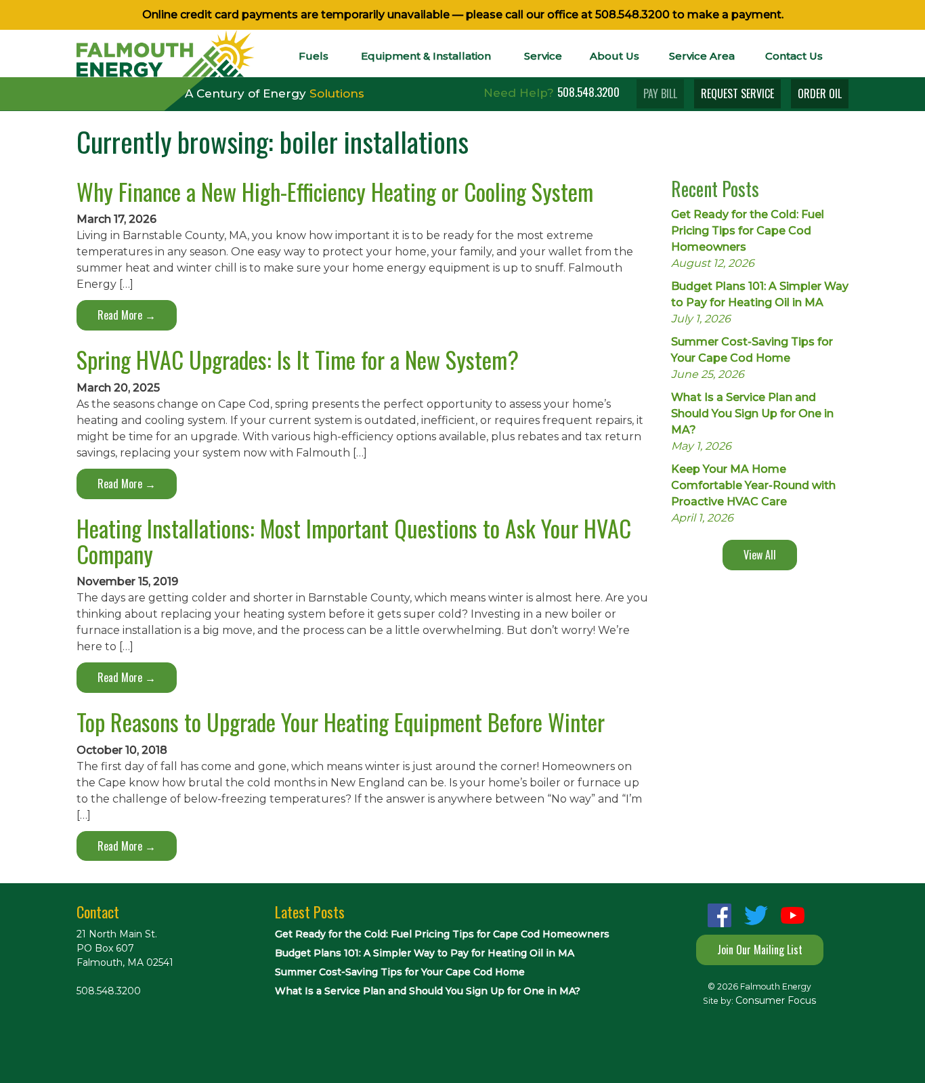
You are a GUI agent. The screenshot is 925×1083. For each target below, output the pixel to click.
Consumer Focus (775, 1000)
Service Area (702, 55)
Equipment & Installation (426, 55)
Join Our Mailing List (759, 949)
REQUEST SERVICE (737, 93)
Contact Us (794, 55)
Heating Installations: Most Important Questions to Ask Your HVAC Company (354, 540)
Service (543, 55)
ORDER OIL (820, 93)
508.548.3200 (632, 14)
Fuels (313, 55)
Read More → (127, 315)
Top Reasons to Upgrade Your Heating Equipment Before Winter (341, 721)
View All (760, 555)
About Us (614, 55)
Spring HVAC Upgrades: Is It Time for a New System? (298, 359)
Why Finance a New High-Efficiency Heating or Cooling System (335, 191)
